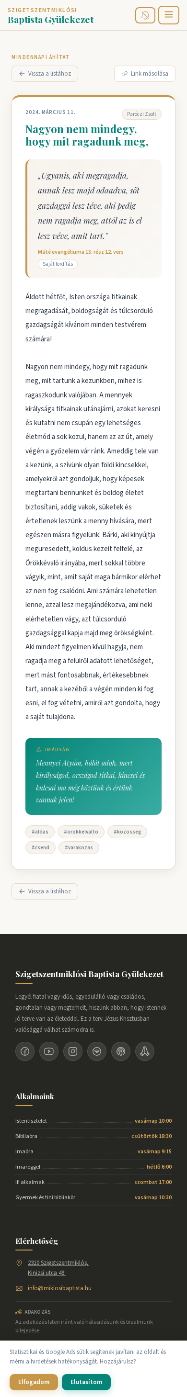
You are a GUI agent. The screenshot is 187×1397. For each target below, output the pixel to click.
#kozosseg (127, 831)
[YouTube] (48, 1051)
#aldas (40, 831)
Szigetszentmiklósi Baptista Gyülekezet (89, 974)
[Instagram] (72, 1051)
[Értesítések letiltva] (145, 15)
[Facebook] (25, 1051)
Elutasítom (86, 1382)
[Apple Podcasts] (120, 1051)
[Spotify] (96, 1051)
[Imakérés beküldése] (144, 1051)
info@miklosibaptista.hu (60, 1288)
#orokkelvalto (81, 831)
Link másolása (149, 73)
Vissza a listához (49, 73)
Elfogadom (33, 1382)
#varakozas (79, 847)
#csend (40, 847)
